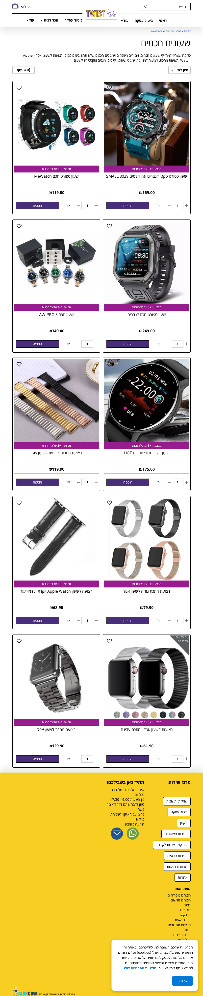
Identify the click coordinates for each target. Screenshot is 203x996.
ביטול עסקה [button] (179, 812)
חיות (188, 929)
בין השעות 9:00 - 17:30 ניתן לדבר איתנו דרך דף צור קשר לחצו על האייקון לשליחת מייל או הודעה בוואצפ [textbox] (125, 806)
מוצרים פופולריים (179, 895)
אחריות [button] (182, 877)
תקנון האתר (182, 920)
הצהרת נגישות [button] (177, 866)
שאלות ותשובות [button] (176, 801)
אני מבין (182, 981)
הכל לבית (50, 20)
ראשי (163, 20)
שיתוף (22, 70)
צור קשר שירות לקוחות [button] (171, 844)
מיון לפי (182, 70)
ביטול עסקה (144, 20)
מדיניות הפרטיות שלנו (139, 968)
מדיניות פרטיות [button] (177, 855)
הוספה (127, 205)
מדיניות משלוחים (179, 925)
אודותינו (185, 910)
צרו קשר (185, 915)
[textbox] (171, 787)
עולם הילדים (182, 934)
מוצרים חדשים (181, 900)
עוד (125, 20)
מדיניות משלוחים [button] (176, 833)
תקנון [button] (183, 823)
